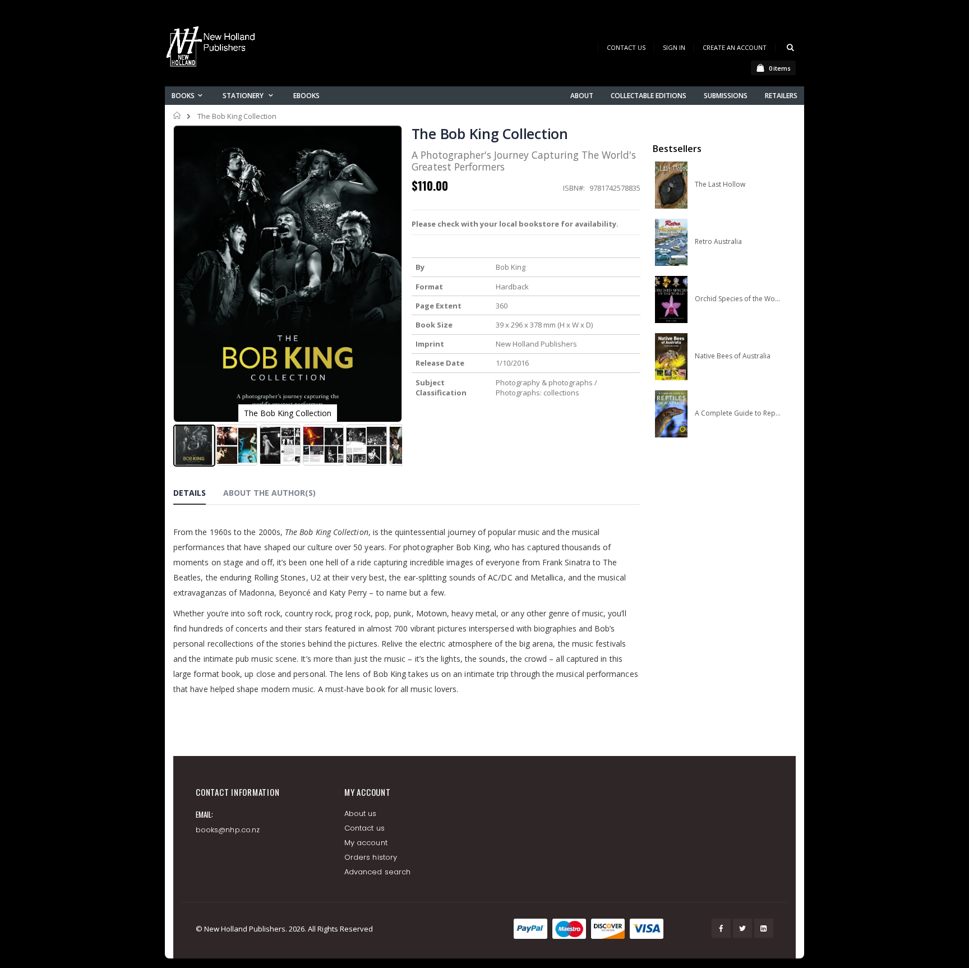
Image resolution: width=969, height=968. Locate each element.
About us (360, 813)
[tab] (198, 494)
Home (177, 115)
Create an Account (735, 47)
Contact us (364, 828)
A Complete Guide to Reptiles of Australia (738, 413)
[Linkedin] (763, 928)
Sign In (674, 47)
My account (365, 842)
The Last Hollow (720, 184)
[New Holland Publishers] (212, 48)
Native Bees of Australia (732, 356)
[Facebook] (721, 928)
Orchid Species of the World (738, 298)
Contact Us (626, 47)
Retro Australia (718, 241)
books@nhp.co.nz (228, 829)
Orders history (370, 857)
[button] (387, 148)
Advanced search (377, 871)
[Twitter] (742, 928)
